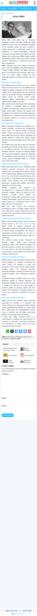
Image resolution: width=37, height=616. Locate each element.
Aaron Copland (11, 361)
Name (4, 398)
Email (4, 406)
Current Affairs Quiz (26, 8)
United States (23, 224)
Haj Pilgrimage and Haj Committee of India (10, 349)
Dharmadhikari (29, 355)
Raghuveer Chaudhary (27, 361)
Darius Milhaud (27, 349)
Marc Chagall (13, 355)
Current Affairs (12, 8)
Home (3, 8)
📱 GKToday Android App (18, 614)
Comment (6, 374)
